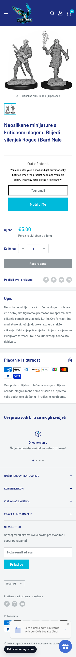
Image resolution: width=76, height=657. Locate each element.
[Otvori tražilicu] (52, 13)
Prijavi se (16, 564)
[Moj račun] (60, 13)
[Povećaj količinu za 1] (44, 248)
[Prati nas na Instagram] (14, 604)
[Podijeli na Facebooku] (46, 280)
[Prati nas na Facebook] (7, 604)
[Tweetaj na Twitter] (61, 280)
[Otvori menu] (6, 13)
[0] (68, 13)
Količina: (10, 248)
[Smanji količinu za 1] (22, 248)
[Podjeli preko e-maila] (69, 280)
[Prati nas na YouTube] (22, 604)
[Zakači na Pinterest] (54, 280)
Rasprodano (38, 263)
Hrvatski (11, 583)
